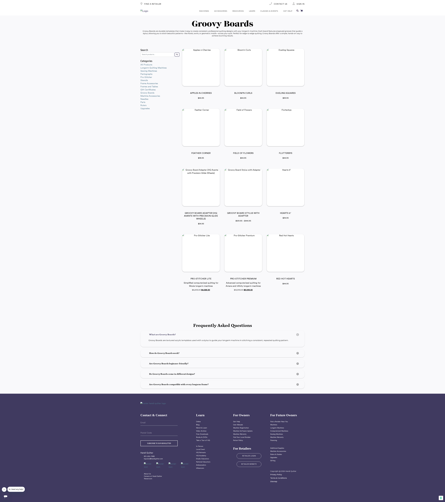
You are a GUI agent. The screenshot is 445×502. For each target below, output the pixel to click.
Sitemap (273, 481)
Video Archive (201, 431)
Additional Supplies (277, 448)
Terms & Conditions (278, 478)
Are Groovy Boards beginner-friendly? (169, 363)
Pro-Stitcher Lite (201, 279)
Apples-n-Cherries (201, 93)
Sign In (300, 4)
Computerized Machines (279, 431)
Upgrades (145, 109)
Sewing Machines (148, 71)
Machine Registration (241, 428)
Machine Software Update (243, 431)
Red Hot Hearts (285, 279)
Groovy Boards (147, 93)
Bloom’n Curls (243, 93)
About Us (147, 474)
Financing (273, 440)
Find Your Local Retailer (242, 437)
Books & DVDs (201, 437)
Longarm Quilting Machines (153, 68)
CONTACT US (280, 4)
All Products (146, 65)
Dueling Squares (286, 93)
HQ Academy (201, 456)
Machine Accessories (150, 96)
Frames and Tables (149, 87)
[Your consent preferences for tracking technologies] (441, 498)
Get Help (236, 422)
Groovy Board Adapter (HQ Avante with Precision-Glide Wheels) (201, 216)
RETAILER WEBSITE (249, 464)
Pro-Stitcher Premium (243, 279)
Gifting (272, 461)
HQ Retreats (201, 453)
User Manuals (238, 425)
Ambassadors (201, 465)
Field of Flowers (243, 153)
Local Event (200, 449)
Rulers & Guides (276, 454)
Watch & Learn (201, 428)
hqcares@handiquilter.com (153, 459)
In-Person (199, 446)
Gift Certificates (148, 90)
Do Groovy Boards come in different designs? (172, 374)
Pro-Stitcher (146, 77)
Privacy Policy (276, 475)
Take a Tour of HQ (203, 440)
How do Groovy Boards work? (164, 353)
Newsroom (148, 479)
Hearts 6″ (285, 213)
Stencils (144, 80)
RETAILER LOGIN (249, 456)
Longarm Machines (277, 428)
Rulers (143, 105)
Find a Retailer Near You (279, 422)
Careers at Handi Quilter (153, 476)
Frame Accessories (149, 84)
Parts (142, 102)
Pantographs (146, 74)
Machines (273, 425)
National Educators (203, 462)
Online (198, 422)
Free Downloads (202, 434)
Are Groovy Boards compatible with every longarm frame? (179, 384)
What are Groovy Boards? (162, 334)
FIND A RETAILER (152, 4)
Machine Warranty (239, 434)
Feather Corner (201, 153)
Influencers (200, 468)
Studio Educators (202, 459)
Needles (144, 99)
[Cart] (301, 11)
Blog (197, 425)
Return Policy (238, 440)
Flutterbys (285, 153)
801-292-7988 (149, 456)
